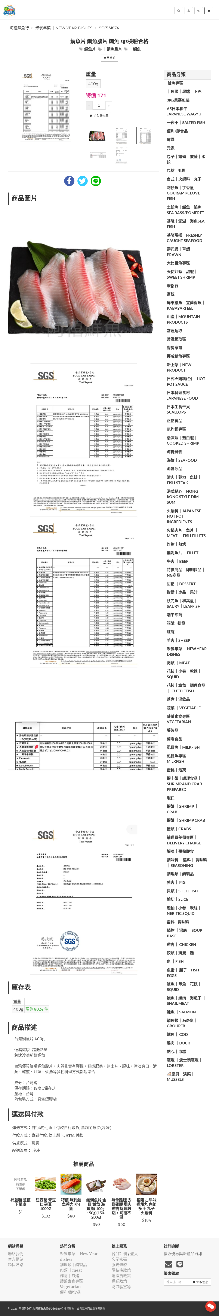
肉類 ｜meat (178, 663)
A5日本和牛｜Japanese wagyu (184, 112)
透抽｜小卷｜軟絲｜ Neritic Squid (184, 911)
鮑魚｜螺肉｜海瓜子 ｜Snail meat (186, 1001)
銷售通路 (15, 1264)
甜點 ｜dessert (181, 584)
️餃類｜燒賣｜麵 (180, 953)
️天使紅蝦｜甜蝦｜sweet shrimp (182, 274)
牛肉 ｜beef (177, 562)
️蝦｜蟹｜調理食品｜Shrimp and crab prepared (184, 784)
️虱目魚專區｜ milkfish (178, 759)
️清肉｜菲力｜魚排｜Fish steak (184, 480)
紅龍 (171, 632)
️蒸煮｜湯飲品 (178, 700)
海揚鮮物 (174, 452)
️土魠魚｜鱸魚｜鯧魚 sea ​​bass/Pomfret (185, 210)
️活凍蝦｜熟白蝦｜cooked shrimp (183, 441)
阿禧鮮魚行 (19, 28)
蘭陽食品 (174, 739)
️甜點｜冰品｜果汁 (182, 593)
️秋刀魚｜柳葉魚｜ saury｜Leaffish (184, 604)
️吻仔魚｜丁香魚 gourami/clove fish (183, 193)
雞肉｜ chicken (181, 945)
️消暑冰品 (174, 469)
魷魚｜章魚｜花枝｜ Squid (184, 987)
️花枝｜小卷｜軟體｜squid (184, 674)
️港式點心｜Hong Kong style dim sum (183, 497)
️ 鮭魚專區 (175, 83)
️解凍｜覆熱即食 (180, 852)
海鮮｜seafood (182, 461)
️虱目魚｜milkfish (183, 748)
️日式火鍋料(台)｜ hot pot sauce (186, 382)
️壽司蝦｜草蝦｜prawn (180, 252)
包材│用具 (176, 171)
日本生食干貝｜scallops (180, 410)
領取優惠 (202, 1282)
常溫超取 (174, 331)
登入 (134, 1253)
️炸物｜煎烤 (176, 545)
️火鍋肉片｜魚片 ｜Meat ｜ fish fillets (186, 533)
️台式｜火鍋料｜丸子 (184, 179)
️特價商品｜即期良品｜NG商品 (186, 573)
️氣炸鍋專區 (176, 430)
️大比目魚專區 (178, 263)
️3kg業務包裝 (178, 100)
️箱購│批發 (176, 624)
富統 (171, 294)
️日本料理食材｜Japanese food (182, 395)
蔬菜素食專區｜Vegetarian (180, 719)
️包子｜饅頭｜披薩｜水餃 (186, 159)
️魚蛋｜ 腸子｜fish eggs (183, 973)
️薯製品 (172, 731)
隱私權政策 (121, 1270)
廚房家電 (174, 348)
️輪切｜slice (177, 900)
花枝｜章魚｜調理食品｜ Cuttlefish (186, 688)
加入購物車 (100, 116)
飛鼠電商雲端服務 (90, 1308)
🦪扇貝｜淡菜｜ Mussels (181, 1077)
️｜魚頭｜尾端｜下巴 (184, 92)
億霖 (171, 140)
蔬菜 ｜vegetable (184, 708)
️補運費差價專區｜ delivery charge (184, 840)
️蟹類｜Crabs (179, 829)
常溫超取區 (176, 339)
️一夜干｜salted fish (186, 123)
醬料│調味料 (178, 922)
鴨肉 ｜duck (178, 1043)
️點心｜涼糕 (176, 1052)
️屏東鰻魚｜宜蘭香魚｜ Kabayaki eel (186, 306)
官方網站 (15, 1259)
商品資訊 (109, 58)
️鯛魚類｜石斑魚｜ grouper (182, 1023)
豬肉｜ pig (176, 883)
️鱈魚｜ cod (177, 1035)
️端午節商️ (174, 615)
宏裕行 (172, 286)
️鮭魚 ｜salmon (181, 1012)
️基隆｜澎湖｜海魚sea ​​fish (186, 224)
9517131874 (109, 28)
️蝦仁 (171, 798)
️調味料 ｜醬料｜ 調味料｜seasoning (187, 863)
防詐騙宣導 (121, 1286)
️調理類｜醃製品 (180, 874)
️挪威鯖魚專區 (178, 357)
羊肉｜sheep (178, 641)
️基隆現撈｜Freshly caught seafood (184, 238)
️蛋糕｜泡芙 (176, 770)
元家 (171, 148)
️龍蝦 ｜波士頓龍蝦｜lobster (184, 1063)
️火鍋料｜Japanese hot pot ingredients (184, 516)
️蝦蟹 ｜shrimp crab (186, 821)
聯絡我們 (15, 1253)
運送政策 (119, 1281)
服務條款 (119, 1264)
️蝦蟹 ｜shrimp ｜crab (182, 809)
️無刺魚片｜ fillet (182, 553)
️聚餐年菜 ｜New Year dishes (64, 28)
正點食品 (174, 421)
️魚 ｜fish (175, 962)
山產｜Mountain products (183, 319)
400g (93, 84)
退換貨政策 (121, 1275)
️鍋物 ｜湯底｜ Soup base (184, 933)
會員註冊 (119, 1253)
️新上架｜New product (179, 368)
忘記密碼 (119, 1259)
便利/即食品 (177, 131)
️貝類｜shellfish (182, 891)
